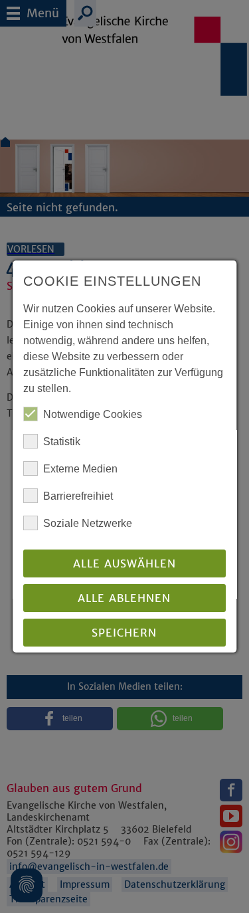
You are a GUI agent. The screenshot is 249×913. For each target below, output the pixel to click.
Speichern (124, 632)
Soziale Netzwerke (87, 523)
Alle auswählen (124, 563)
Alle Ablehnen (124, 598)
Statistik (61, 441)
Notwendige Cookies (92, 414)
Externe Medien (80, 468)
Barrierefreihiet (78, 496)
